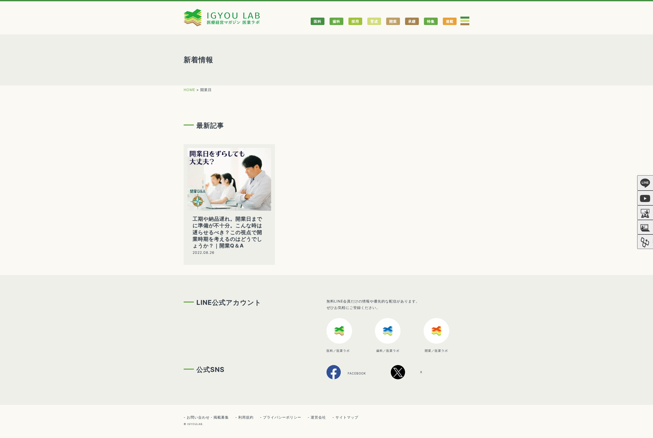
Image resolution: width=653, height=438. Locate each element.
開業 (393, 21)
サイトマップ (346, 417)
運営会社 (318, 417)
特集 (431, 21)
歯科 (336, 21)
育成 (374, 21)
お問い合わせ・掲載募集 (208, 417)
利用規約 (246, 417)
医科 (317, 21)
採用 (355, 21)
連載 (450, 21)
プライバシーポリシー (282, 417)
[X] (412, 377)
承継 (412, 21)
